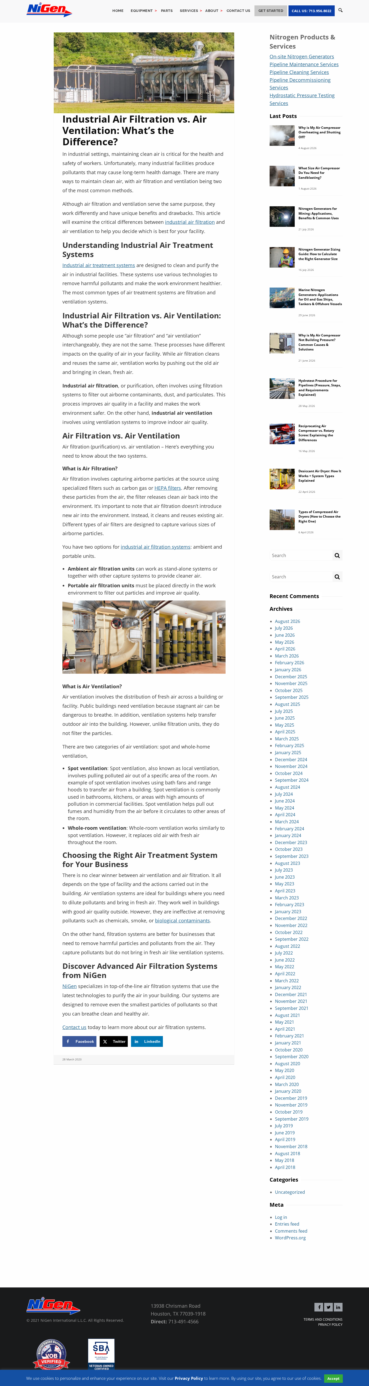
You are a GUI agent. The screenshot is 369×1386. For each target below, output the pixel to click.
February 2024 (289, 829)
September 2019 (291, 1119)
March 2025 (287, 739)
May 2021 (284, 1022)
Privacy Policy (330, 1324)
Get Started (271, 11)
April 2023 (285, 891)
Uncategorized (290, 1192)
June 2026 (285, 635)
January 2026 (288, 670)
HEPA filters (168, 488)
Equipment (142, 11)
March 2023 (287, 898)
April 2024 (285, 815)
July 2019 (284, 1126)
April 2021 (285, 1029)
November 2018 (291, 1146)
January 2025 (288, 753)
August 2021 (287, 1015)
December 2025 (291, 677)
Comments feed (291, 1231)
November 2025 (291, 683)
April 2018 (285, 1167)
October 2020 (289, 1050)
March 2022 (287, 981)
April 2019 (285, 1139)
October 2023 (289, 849)
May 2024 (284, 808)
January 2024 (288, 835)
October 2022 (289, 932)
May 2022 (284, 967)
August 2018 (287, 1153)
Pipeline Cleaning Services (299, 72)
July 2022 (284, 953)
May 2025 (284, 725)
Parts (167, 11)
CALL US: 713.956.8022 (311, 10)
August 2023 (287, 863)
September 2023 (291, 856)
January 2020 (288, 1091)
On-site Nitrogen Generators (302, 56)
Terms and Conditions (323, 1319)
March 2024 (287, 822)
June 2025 (285, 718)
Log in (281, 1217)
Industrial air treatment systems (98, 265)
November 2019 (291, 1105)
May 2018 (284, 1160)
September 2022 (291, 939)
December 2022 (291, 918)
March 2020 (287, 1084)
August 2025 (287, 704)
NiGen (69, 986)
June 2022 (285, 960)
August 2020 (287, 1064)
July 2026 (284, 628)
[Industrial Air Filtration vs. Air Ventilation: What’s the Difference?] (144, 72)
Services (189, 11)
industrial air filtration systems (155, 547)
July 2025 (284, 711)
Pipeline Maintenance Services (304, 64)
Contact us (238, 11)
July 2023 (284, 870)
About (212, 11)
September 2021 (291, 1008)
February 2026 (289, 663)
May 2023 (284, 884)
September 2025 (291, 697)
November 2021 (291, 1001)
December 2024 (291, 760)
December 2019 (291, 1098)
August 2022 (287, 946)
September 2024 (291, 780)
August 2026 (287, 621)
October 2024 (289, 773)
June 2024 (285, 801)
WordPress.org (290, 1238)
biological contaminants (182, 920)
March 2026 (287, 656)
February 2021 (289, 1036)
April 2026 (285, 649)
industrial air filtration (190, 222)
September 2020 (291, 1057)
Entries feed (287, 1224)
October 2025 (289, 690)
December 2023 (291, 842)
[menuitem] (118, 10)
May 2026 (284, 642)
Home (117, 11)
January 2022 (288, 987)
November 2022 (291, 925)
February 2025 (289, 745)
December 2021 (291, 994)
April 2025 (285, 732)
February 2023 (289, 905)
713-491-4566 (183, 1321)
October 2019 (289, 1112)
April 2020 (285, 1077)
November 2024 (291, 766)
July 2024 (284, 794)
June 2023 (285, 877)
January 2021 (288, 1043)
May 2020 (284, 1070)
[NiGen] (49, 9)
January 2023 (288, 912)
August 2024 (287, 787)
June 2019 (285, 1133)
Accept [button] (333, 1378)
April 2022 (285, 974)
